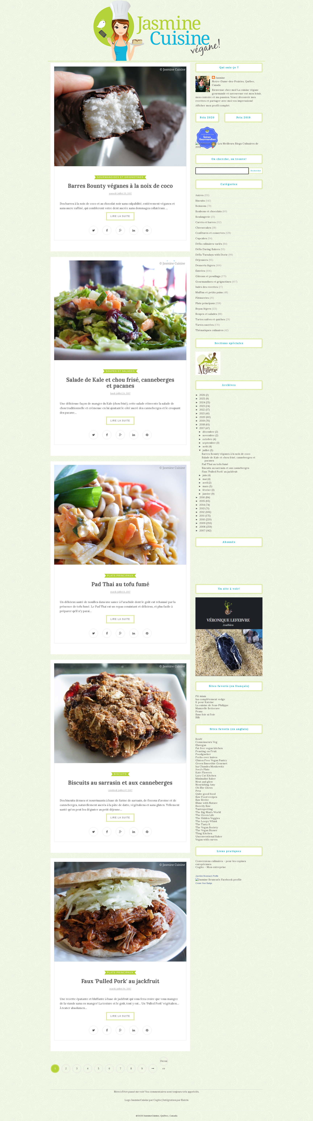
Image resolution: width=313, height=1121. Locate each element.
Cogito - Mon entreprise (210, 867)
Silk (197, 717)
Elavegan (200, 745)
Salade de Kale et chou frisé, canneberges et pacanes (120, 382)
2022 (202, 409)
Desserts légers (205, 265)
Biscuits (120, 774)
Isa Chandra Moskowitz (209, 766)
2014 (202, 504)
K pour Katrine (204, 702)
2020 (202, 417)
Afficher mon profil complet (212, 105)
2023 (202, 406)
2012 (202, 512)
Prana (198, 711)
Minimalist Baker (205, 778)
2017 (202, 428)
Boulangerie (202, 216)
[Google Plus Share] (120, 230)
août (206, 446)
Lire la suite (120, 216)
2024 (202, 402)
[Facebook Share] (106, 230)
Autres (199, 195)
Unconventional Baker (208, 836)
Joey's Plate (202, 769)
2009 (202, 523)
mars (206, 486)
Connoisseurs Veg (206, 742)
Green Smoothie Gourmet (211, 763)
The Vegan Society (206, 827)
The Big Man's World (208, 812)
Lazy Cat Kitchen (205, 775)
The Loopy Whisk (206, 821)
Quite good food (205, 793)
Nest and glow (204, 781)
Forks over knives (206, 757)
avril (205, 482)
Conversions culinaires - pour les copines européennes (220, 862)
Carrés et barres (205, 222)
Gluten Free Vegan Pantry (211, 760)
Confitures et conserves (210, 233)
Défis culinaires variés (208, 243)
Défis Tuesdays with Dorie (211, 254)
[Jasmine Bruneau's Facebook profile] (218, 879)
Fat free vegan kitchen (209, 748)
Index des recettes (206, 287)
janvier (207, 493)
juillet (206, 450)
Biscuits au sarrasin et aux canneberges (120, 782)
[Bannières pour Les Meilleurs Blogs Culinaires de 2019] (228, 145)
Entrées (200, 270)
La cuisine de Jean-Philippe (211, 705)
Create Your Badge (203, 883)
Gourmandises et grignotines (120, 177)
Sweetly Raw (202, 806)
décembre (209, 431)
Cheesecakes (203, 227)
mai (205, 479)
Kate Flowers (203, 772)
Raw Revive (202, 799)
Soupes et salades (120, 371)
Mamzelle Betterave (207, 708)
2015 (202, 501)
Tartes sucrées (204, 324)
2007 (202, 530)
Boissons (200, 206)
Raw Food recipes (206, 797)
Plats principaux (120, 575)
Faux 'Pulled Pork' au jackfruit (120, 981)
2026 (202, 395)
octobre (208, 439)
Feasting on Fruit (206, 751)
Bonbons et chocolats (208, 211)
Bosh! (198, 739)
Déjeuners (201, 260)
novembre (209, 435)
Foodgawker (203, 754)
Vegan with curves (206, 839)
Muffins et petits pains (209, 292)
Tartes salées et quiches (210, 319)
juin (205, 475)
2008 (202, 526)
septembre (209, 442)
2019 (202, 420)
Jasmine (220, 77)
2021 (202, 413)
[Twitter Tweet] (93, 230)
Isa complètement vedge (210, 699)
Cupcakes (201, 238)
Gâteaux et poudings (207, 276)
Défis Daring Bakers (207, 249)
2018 (202, 424)
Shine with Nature (206, 803)
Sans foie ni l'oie (205, 714)
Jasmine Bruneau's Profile (206, 876)
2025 (202, 398)
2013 (202, 508)
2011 (202, 515)
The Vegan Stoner (206, 830)
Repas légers (203, 308)
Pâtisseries (202, 297)
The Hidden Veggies (207, 818)
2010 (202, 519)
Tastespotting (204, 809)
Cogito (157, 1100)
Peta (198, 790)
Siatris (185, 1100)
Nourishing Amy (205, 784)
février (207, 490)
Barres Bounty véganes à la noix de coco (120, 185)
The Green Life (204, 815)
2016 (202, 497)
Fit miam (200, 696)
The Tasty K (202, 824)
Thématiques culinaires (209, 330)
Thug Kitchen (203, 833)
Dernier (163, 1062)
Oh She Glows (204, 787)
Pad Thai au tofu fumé (120, 584)
